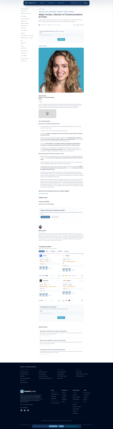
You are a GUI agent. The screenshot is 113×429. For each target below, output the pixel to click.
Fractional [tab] (66, 251)
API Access (75, 394)
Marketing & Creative (43, 371)
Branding (41, 259)
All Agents (75, 404)
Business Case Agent (77, 406)
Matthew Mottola (43, 24)
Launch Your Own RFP (55, 402)
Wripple (67, 255)
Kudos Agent (75, 413)
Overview (25, 11)
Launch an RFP (55, 216)
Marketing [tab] (42, 251)
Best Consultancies (24, 382)
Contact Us (86, 397)
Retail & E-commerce (52, 286)
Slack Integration (76, 399)
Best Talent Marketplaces (25, 378)
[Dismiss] (79, 426)
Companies (41, 3)
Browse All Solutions (80, 376)
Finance (47, 261)
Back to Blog (42, 8)
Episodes (24, 53)
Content (41, 284)
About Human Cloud (27, 13)
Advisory (63, 401)
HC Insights (64, 395)
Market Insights (61, 3)
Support (85, 399)
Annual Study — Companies (28, 35)
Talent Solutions (51, 3)
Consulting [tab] (60, 251)
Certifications (53, 396)
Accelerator (64, 399)
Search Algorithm (26, 18)
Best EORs (22, 376)
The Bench (68, 280)
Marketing (70, 284)
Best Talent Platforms (24, 371)
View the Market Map (61, 371)
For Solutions (25, 25)
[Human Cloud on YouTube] (28, 410)
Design (45, 284)
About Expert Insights (43, 193)
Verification (25, 30)
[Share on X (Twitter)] (80, 25)
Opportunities (53, 398)
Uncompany (45, 280)
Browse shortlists (45, 216)
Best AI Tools (22, 380)
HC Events (64, 392)
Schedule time (54, 426)
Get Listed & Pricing (55, 394)
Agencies (64, 259)
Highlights (25, 55)
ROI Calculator (60, 378)
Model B (44, 255)
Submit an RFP (79, 371)
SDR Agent (75, 411)
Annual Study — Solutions (28, 37)
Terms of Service (87, 392)
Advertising (65, 284)
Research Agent (76, 408)
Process (24, 27)
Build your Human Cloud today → (27, 404)
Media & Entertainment (71, 261)
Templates (64, 397)
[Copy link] (83, 25)
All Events (25, 48)
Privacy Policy (86, 395)
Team (85, 401)
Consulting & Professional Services (45, 378)
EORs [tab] (47, 251)
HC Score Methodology (62, 376)
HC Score (25, 20)
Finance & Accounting (43, 376)
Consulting (46, 259)
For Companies (26, 23)
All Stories (25, 60)
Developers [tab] (53, 251)
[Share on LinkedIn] (78, 25)
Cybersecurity (42, 261)
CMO (69, 259)
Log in (85, 2)
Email (62, 426)
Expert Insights (43, 46)
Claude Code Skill (76, 397)
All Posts (24, 42)
